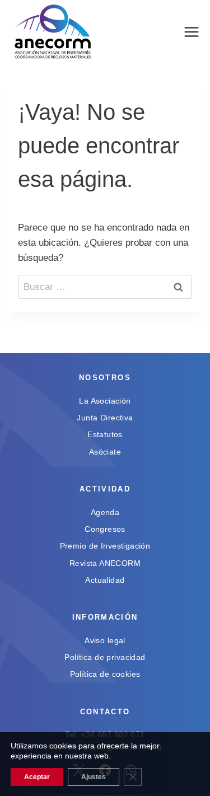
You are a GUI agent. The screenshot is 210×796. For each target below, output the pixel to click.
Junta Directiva (105, 417)
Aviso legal (105, 640)
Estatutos (105, 434)
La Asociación (104, 400)
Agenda (105, 512)
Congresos (105, 529)
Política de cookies (105, 673)
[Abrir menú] (191, 32)
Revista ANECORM (105, 563)
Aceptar (37, 777)
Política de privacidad (104, 657)
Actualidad (104, 579)
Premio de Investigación (105, 545)
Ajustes (93, 777)
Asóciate (105, 451)
